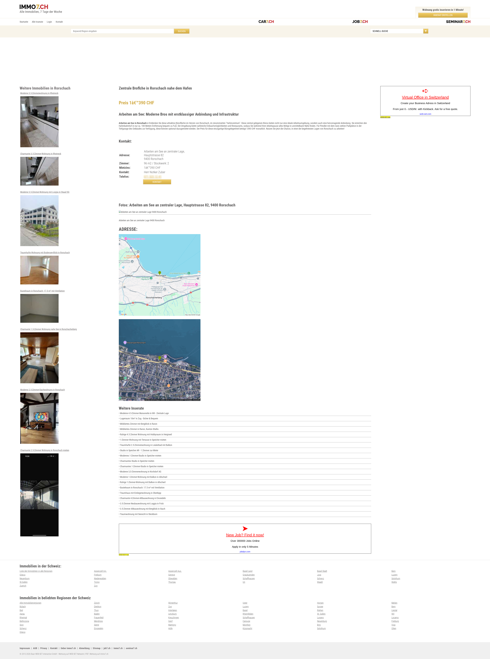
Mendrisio (98, 621)
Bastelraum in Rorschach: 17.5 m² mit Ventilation (42, 291)
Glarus (22, 574)
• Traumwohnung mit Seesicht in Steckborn (138, 514)
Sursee (320, 606)
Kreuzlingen (173, 617)
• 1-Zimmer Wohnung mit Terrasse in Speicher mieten (142, 439)
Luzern (394, 574)
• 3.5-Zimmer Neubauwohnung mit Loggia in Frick (141, 503)
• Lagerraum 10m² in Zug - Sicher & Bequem (138, 418)
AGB (35, 648)
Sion (22, 624)
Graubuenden (249, 574)
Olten (393, 628)
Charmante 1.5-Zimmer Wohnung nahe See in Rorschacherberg (48, 329)
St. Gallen (321, 614)
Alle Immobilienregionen (30, 603)
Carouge (246, 621)
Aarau (22, 614)
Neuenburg (24, 578)
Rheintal (23, 617)
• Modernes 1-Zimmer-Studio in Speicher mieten (140, 455)
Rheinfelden (248, 614)
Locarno (395, 617)
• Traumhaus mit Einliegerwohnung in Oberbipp (140, 493)
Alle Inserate (37, 21)
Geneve (171, 574)
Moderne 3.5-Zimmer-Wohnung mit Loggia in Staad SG (44, 192)
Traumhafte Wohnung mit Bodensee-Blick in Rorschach (45, 252)
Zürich (97, 603)
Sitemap (96, 648)
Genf (170, 621)
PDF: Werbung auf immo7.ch (96, 654)
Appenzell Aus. (175, 571)
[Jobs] (360, 22)
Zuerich (23, 585)
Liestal (394, 610)
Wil (392, 614)
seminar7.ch (131, 648)
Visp (393, 624)
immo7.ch (118, 648)
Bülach (23, 606)
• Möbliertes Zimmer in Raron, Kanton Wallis (138, 429)
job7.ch (107, 648)
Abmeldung (84, 648)
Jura (319, 574)
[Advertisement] (245, 62)
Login (49, 21)
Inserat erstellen (442, 15)
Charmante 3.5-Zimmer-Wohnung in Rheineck (40, 153)
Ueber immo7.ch (68, 648)
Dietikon (97, 606)
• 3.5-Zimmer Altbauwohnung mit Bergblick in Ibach (142, 508)
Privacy (43, 648)
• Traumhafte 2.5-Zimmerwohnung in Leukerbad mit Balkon (145, 445)
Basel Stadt (322, 571)
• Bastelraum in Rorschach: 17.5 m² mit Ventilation (141, 487)
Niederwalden (100, 578)
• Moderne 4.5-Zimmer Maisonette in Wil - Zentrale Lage (144, 413)
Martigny (172, 624)
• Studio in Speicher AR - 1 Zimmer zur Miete (138, 450)
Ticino (97, 582)
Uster (245, 603)
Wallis (394, 582)
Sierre (96, 624)
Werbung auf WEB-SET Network (71, 654)
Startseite (24, 21)
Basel (245, 610)
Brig (319, 624)
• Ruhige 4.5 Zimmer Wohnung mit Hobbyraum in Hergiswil (145, 434)
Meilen (394, 603)
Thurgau (172, 582)
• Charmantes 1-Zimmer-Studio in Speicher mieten (141, 466)
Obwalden (172, 578)
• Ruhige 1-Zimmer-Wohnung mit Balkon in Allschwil (142, 482)
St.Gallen (24, 582)
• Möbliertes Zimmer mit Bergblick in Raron (138, 423)
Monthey (246, 624)
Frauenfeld (98, 617)
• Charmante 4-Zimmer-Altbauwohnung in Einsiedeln (142, 498)
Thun (96, 610)
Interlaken (172, 610)
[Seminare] (458, 22)
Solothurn (395, 578)
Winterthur (173, 603)
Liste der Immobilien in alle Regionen (36, 571)
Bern (393, 571)
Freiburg (97, 574)
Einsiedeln (98, 628)
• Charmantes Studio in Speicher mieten (136, 461)
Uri (244, 582)
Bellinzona (24, 621)
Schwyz (320, 578)
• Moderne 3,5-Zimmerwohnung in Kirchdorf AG (140, 471)
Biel (21, 610)
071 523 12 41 (153, 176)
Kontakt (59, 21)
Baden (97, 614)
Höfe (170, 628)
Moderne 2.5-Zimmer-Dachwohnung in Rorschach (42, 389)
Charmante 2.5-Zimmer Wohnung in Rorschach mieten (44, 450)
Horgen (320, 603)
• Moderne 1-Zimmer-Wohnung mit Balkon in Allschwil (143, 477)
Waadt (320, 582)
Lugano (320, 617)
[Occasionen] (266, 22)
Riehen (320, 610)
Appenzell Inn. (100, 571)
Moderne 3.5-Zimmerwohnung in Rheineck (39, 93)
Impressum (25, 648)
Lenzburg (172, 614)
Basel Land (247, 571)
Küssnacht (247, 628)
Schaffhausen (249, 578)
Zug (95, 585)
